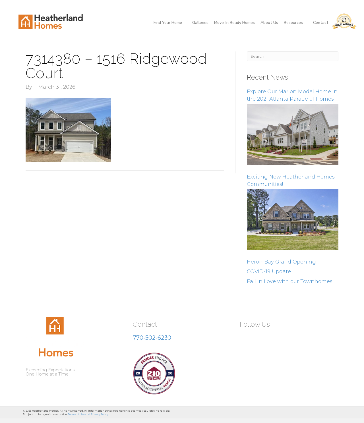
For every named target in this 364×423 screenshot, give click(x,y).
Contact (320, 22)
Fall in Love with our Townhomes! (290, 281)
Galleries (200, 22)
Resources (293, 22)
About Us (269, 22)
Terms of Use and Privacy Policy (88, 414)
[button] (246, 338)
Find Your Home (168, 22)
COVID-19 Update (269, 271)
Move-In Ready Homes (234, 22)
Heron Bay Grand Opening (281, 262)
